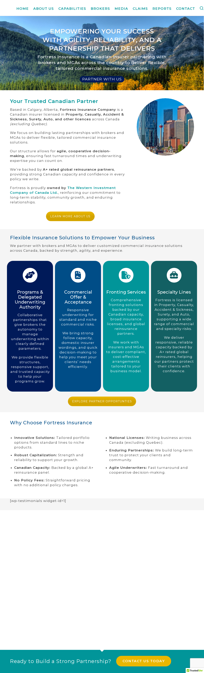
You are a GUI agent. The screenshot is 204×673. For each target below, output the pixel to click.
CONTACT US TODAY (144, 661)
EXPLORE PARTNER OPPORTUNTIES (102, 401)
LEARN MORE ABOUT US (70, 216)
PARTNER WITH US (102, 79)
